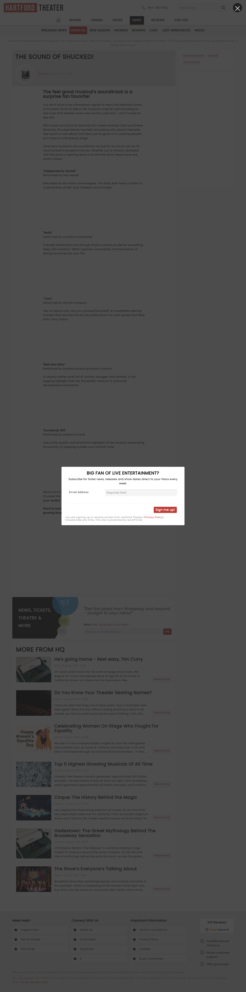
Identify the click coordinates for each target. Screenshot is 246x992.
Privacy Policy (154, 517)
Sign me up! (165, 510)
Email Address (79, 492)
